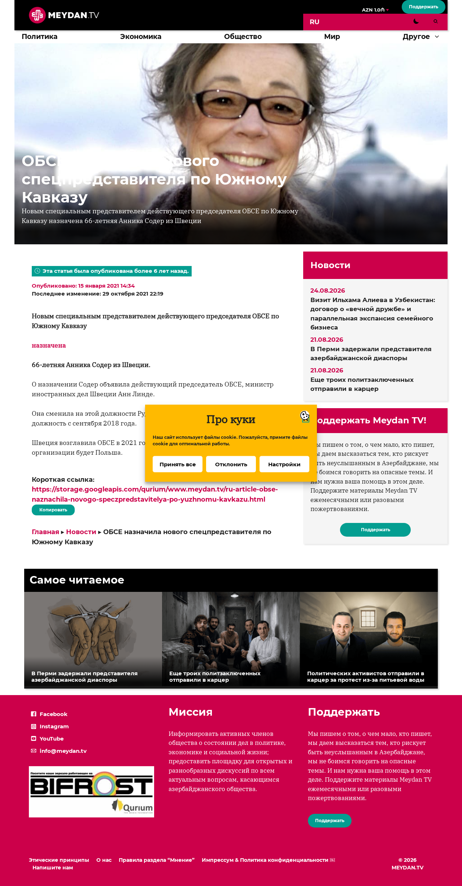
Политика (39, 36)
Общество (243, 36)
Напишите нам (52, 867)
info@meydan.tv (63, 750)
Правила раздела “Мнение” (157, 860)
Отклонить (231, 464)
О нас (104, 860)
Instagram (54, 726)
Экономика (140, 36)
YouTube (52, 738)
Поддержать (423, 6)
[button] (439, 36)
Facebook (53, 714)
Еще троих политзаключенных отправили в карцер (362, 384)
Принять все (178, 464)
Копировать (51, 508)
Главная (45, 532)
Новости (81, 532)
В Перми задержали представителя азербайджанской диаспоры (371, 353)
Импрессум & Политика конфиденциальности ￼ (268, 860)
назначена (49, 345)
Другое (416, 36)
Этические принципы (59, 860)
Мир (332, 36)
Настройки (284, 464)
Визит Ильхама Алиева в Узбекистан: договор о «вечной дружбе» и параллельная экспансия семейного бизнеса (372, 313)
